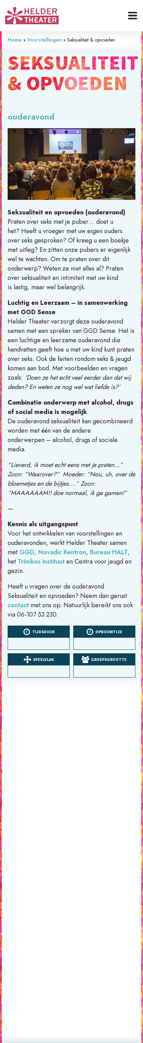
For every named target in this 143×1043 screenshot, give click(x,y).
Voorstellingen (44, 39)
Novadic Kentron (62, 552)
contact (18, 605)
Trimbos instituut (41, 561)
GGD (26, 552)
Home (15, 39)
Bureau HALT (109, 552)
